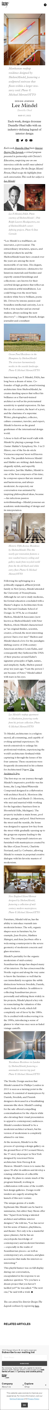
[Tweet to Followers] (22, 140)
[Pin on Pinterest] (26, 140)
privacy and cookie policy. (30, 1371)
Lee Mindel (9, 181)
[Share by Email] (30, 140)
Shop (27, 1386)
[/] (5, 5)
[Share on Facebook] (18, 140)
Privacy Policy (33, 1399)
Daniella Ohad (24, 110)
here (37, 1306)
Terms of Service (17, 1399)
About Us (6, 1386)
